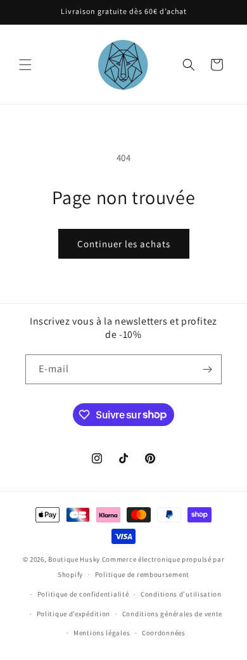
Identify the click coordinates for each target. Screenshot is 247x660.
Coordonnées (164, 632)
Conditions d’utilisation (181, 594)
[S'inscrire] (207, 369)
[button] (25, 65)
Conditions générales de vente (172, 613)
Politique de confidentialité (83, 594)
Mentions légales (101, 632)
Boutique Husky (74, 559)
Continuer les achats (123, 244)
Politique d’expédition (73, 613)
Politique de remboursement (142, 574)
